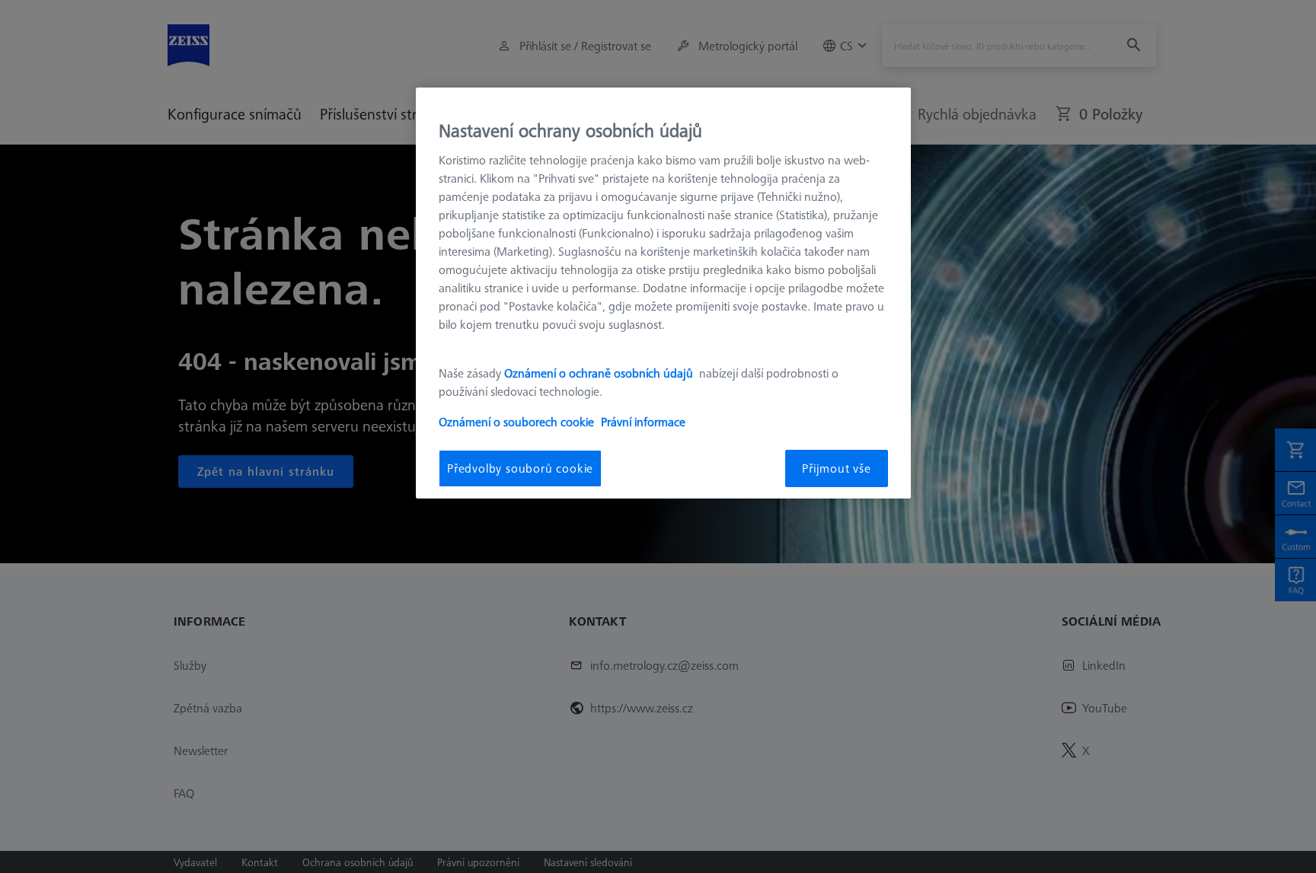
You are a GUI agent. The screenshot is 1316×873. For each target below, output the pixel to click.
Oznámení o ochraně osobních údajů (600, 373)
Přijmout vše (836, 468)
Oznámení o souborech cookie (516, 421)
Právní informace (643, 421)
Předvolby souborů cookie (520, 468)
